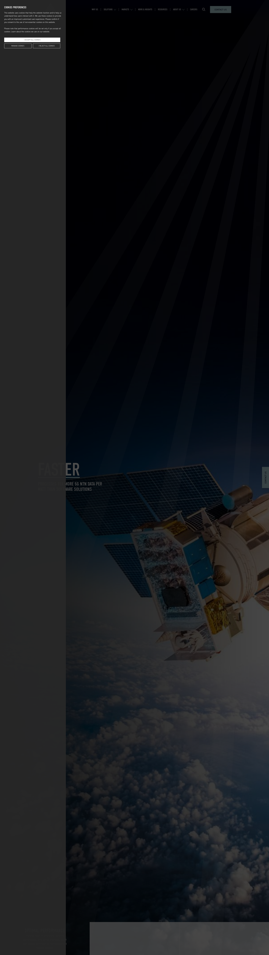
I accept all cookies (32, 40)
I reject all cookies (47, 46)
